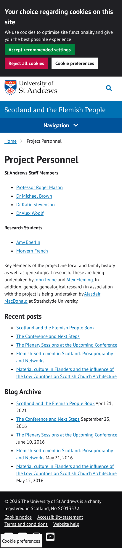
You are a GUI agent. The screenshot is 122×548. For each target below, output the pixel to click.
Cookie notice (18, 517)
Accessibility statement (60, 517)
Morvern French (32, 251)
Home (10, 141)
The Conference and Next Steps (48, 336)
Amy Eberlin (28, 242)
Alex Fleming (79, 279)
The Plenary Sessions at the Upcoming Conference (66, 345)
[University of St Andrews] (34, 87)
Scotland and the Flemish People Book (55, 328)
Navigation (57, 125)
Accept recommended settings (40, 50)
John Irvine (45, 279)
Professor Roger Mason (39, 187)
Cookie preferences (74, 63)
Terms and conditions (26, 524)
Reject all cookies (26, 63)
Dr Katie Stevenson (35, 204)
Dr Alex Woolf (30, 213)
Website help (66, 524)
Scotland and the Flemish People (55, 109)
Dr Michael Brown (34, 196)
